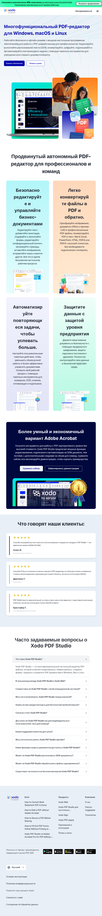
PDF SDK (30, 853)
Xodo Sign (63, 815)
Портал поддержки (90, 808)
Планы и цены (35, 63)
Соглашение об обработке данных (22, 904)
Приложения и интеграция (65, 826)
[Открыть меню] (97, 11)
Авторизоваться (83, 11)
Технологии (90, 815)
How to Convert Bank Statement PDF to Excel (36, 803)
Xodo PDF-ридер (66, 820)
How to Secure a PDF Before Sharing (38, 819)
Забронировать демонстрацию (63, 468)
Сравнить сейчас (31, 468)
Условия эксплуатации (16, 876)
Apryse (21, 850)
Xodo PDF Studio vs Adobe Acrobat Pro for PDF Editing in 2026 (38, 835)
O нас (87, 802)
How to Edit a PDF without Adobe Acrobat (37, 811)
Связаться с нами (14, 897)
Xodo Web (63, 802)
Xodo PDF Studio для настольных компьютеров (68, 809)
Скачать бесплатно (14, 63)
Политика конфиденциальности (20, 883)
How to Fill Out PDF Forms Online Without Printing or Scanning (37, 828)
